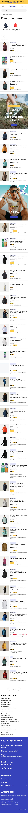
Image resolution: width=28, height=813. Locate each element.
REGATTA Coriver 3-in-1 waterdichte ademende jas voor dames (18, 174)
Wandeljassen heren (6, 730)
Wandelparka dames (6, 725)
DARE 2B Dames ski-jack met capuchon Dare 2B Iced (17, 366)
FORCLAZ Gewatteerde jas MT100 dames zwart (18, 298)
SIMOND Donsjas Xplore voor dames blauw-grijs (18, 516)
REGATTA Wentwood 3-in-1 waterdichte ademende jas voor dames (17, 411)
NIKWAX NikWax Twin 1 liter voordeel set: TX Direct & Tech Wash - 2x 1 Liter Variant (18, 467)
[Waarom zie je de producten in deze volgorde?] (2, 40)
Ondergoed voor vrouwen (7, 734)
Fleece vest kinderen (6, 732)
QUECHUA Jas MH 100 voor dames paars (18, 325)
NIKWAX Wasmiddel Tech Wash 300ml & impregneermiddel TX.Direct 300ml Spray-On (17, 241)
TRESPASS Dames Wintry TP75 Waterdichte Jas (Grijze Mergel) (17, 602)
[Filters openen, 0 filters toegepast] (3, 36)
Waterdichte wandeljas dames (8, 708)
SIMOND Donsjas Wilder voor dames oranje (18, 425)
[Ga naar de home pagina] (12, 6)
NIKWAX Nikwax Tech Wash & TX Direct (17, 57)
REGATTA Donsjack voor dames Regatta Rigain (17, 630)
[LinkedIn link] (11, 768)
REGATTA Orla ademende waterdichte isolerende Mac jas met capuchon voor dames (18, 381)
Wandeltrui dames (5, 710)
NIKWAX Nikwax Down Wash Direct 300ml (18, 352)
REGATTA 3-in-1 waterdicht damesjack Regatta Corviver (17, 452)
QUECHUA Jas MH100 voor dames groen (18, 82)
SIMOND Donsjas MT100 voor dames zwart (18, 69)
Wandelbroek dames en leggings (9, 719)
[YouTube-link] (5, 768)
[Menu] (2, 6)
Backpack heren (5, 723)
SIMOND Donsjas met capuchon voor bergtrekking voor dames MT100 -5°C (18, 147)
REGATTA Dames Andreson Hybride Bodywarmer (18, 530)
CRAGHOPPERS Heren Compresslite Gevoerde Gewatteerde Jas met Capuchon (18, 644)
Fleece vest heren (5, 713)
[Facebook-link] (2, 768)
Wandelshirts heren (5, 715)
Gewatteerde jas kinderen (16, 30)
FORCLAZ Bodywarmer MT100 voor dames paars (18, 559)
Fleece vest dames (5, 698)
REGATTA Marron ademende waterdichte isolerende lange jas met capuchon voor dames (18, 485)
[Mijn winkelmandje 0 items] (25, 6)
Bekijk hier (14, 125)
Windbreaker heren (5, 727)
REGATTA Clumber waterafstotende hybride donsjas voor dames (18, 615)
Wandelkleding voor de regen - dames (10, 721)
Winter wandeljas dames (7, 711)
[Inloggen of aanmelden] (22, 6)
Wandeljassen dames (6, 700)
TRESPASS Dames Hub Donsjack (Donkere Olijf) (17, 545)
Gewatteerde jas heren (6, 30)
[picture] (4, 46)
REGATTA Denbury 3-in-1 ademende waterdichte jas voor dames (18, 225)
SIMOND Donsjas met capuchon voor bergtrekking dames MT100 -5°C (18, 45)
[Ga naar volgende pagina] (19, 689)
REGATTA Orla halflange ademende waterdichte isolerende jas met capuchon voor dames (18, 674)
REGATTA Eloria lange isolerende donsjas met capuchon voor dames (18, 588)
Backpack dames (5, 706)
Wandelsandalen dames (7, 717)
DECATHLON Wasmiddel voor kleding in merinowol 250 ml (17, 284)
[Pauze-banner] (24, 2)
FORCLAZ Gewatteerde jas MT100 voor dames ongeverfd (18, 339)
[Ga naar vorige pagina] (8, 689)
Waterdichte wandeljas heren (8, 729)
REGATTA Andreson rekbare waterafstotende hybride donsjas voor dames (18, 572)
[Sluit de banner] (26, 2)
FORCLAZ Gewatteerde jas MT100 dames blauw (18, 160)
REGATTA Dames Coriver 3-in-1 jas (18, 439)
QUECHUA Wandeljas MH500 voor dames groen (18, 659)
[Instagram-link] (8, 768)
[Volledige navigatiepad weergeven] (1, 14)
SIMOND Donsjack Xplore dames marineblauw (17, 271)
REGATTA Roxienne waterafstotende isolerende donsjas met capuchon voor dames (18, 396)
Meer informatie (14, 216)
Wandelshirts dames (6, 704)
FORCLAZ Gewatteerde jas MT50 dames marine (18, 134)
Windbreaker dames (6, 702)
